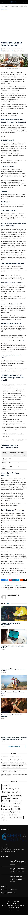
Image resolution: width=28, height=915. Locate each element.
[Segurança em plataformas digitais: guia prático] (14, 636)
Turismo (4, 819)
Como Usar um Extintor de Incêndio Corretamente (12, 757)
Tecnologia (17, 817)
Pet (11, 812)
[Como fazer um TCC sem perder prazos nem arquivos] (14, 659)
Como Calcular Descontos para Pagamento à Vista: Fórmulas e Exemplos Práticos (14, 738)
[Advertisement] (14, 26)
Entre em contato (14, 907)
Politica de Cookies (7, 905)
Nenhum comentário (7, 50)
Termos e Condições (19, 905)
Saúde (12, 815)
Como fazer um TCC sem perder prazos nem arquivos (13, 762)
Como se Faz (7, 6)
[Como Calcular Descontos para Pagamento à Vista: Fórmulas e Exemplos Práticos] (14, 728)
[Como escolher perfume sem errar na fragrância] (14, 705)
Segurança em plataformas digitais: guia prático (12, 759)
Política (17, 812)
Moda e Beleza (7, 806)
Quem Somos (15, 901)
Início (2, 6)
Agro (6, 785)
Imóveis (4, 803)
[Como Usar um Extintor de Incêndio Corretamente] (14, 613)
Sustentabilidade (6, 817)
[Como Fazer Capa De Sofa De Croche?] (14, 60)
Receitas (4, 814)
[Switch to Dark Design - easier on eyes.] (24, 2)
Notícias (16, 809)
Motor (16, 806)
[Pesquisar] (26, 2)
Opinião (4, 812)
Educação (12, 801)
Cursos (6, 798)
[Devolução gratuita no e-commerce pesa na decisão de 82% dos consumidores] (5, 878)
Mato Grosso (15, 803)
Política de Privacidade (13, 903)
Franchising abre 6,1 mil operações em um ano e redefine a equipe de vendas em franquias (18, 861)
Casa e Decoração (10, 789)
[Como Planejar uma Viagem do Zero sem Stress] (14, 682)
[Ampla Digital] (14, 2)
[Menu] (2, 2)
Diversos (15, 798)
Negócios (6, 809)
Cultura (4, 795)
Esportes (19, 801)
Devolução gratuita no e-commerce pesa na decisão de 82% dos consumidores (17, 878)
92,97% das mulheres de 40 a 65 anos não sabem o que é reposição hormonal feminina (18, 870)
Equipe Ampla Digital (13, 48)
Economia (5, 801)
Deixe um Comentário (14, 746)
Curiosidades (14, 795)
